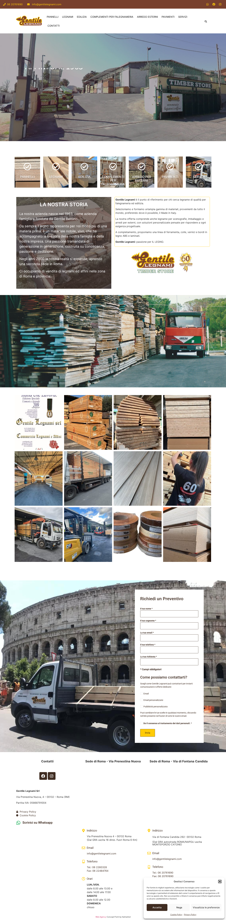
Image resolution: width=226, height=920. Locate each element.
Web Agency (100, 917)
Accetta (157, 907)
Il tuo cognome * (148, 621)
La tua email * (147, 633)
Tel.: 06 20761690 (162, 872)
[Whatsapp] (207, 4)
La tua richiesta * (148, 657)
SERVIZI (182, 16)
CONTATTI (54, 25)
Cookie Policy (176, 914)
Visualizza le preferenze (206, 907)
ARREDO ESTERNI (147, 16)
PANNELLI (52, 16)
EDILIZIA (82, 16)
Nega (179, 907)
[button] (219, 881)
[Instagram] (220, 4)
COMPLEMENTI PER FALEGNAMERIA (111, 16)
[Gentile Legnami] (29, 21)
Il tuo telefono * (147, 645)
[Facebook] (214, 4)
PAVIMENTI (168, 16)
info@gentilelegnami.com (45, 4)
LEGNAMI (67, 16)
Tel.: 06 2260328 (97, 867)
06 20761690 (15, 4)
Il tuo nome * (146, 609)
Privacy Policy (190, 914)
